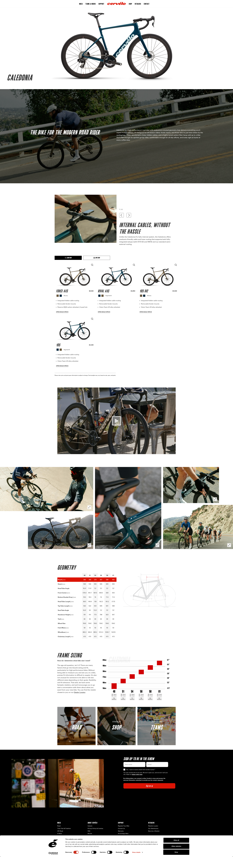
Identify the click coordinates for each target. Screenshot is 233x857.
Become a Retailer (154, 831)
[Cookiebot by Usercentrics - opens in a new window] (53, 853)
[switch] (93, 852)
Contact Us (121, 828)
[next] (129, 215)
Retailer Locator (153, 826)
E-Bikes (59, 833)
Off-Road (60, 831)
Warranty (121, 831)
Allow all (176, 840)
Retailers (138, 4)
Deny (176, 852)
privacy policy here (137, 774)
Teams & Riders (90, 4)
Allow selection (176, 846)
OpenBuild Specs (62, 312)
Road (59, 826)
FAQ (89, 831)
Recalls (90, 833)
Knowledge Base (123, 833)
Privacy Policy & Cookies (95, 828)
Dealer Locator (79, 692)
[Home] (116, 4)
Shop (130, 4)
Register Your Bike (123, 826)
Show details (136, 852)
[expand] (89, 507)
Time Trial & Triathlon (64, 828)
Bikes (81, 4)
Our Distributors (153, 828)
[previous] (121, 215)
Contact (146, 4)
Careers (90, 826)
